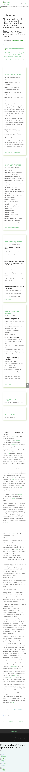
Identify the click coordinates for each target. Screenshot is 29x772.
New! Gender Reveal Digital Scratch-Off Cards (14, 53)
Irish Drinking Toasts (17, 40)
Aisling (13, 498)
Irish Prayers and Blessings (12, 312)
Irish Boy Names (13, 164)
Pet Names (10, 414)
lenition (11, 618)
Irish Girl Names (13, 74)
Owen (8, 453)
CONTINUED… (8, 299)
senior (9, 549)
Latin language (15, 695)
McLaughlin (14, 666)
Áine (13, 479)
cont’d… (8, 522)
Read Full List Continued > (12, 227)
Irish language (14, 444)
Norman (14, 693)
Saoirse (20, 494)
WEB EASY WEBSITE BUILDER (14, 709)
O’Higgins (15, 675)
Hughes (9, 677)
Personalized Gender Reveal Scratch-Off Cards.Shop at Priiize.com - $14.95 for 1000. (14, 58)
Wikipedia (14, 436)
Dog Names (10, 399)
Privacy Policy (13, 731)
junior (16, 549)
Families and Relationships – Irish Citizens (14, 722)
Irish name (17, 440)
